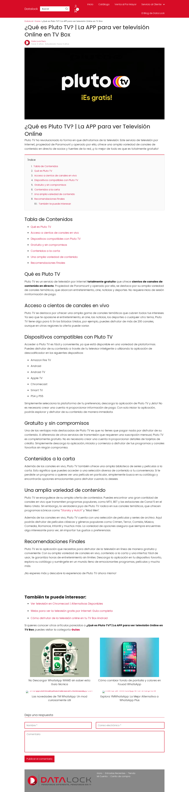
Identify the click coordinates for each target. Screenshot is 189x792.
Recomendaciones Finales (49, 199)
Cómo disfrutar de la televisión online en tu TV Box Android (69, 618)
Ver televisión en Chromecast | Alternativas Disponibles (67, 603)
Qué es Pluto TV (43, 171)
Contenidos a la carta (47, 189)
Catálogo (104, 4)
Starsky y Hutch (71, 510)
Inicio (90, 4)
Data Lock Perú (38, 41)
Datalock (31, 9)
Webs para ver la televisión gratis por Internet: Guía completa (72, 611)
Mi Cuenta (102, 776)
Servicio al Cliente (151, 4)
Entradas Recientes (115, 773)
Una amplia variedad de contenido (54, 194)
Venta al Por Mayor (125, 4)
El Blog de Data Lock (153, 13)
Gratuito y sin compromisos (50, 185)
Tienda (131, 773)
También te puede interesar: (55, 203)
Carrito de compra (120, 776)
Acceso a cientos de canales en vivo (55, 175)
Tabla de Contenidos (46, 166)
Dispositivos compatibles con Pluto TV (56, 180)
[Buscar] (67, 8)
